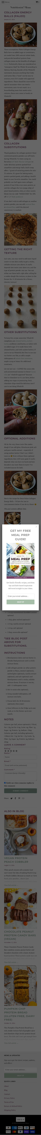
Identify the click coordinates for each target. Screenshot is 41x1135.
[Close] (36, 527)
